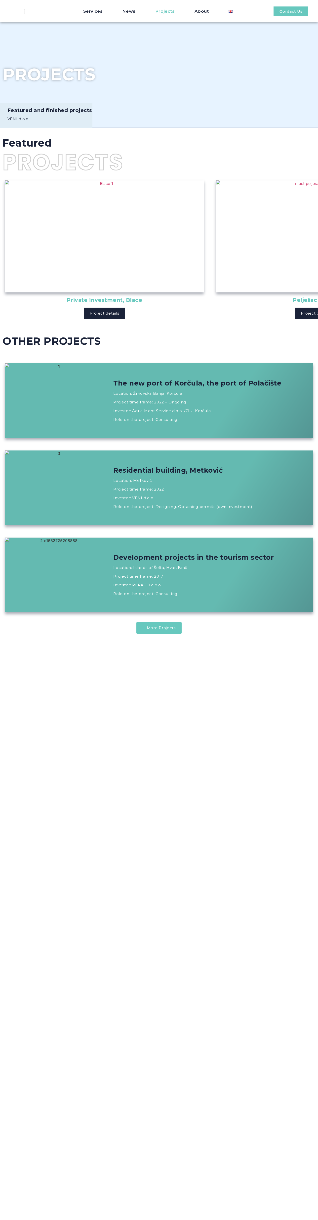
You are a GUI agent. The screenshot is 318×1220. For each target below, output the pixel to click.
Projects (165, 11)
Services (93, 11)
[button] (291, 11)
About (202, 11)
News (128, 11)
